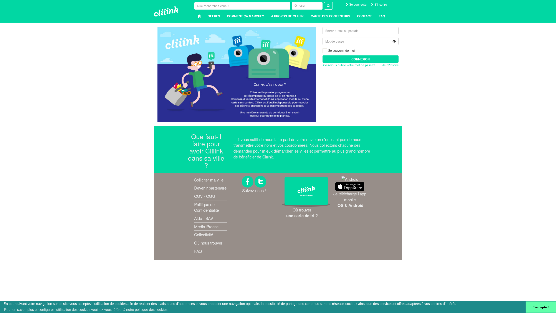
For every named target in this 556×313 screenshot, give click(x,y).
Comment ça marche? (245, 16)
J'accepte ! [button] (541, 307)
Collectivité (203, 234)
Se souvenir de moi (341, 50)
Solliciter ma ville (208, 180)
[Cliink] (166, 11)
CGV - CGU (204, 196)
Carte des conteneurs (330, 16)
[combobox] (307, 6)
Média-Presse (206, 226)
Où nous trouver (208, 243)
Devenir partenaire (210, 188)
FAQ (198, 251)
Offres (214, 16)
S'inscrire (380, 4)
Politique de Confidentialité (206, 207)
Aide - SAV (203, 218)
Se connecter (357, 4)
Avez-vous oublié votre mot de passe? (349, 65)
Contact (364, 16)
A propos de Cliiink (287, 16)
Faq (382, 16)
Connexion (360, 59)
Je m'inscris (390, 65)
